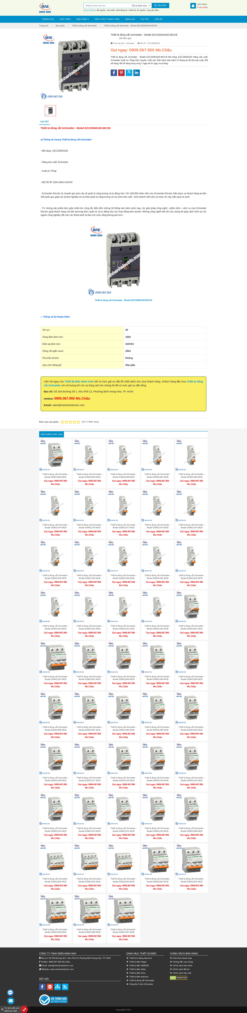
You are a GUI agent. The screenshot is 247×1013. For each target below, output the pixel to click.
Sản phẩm (81, 19)
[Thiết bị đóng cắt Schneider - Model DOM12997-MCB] (191, 607)
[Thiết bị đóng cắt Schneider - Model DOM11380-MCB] (191, 455)
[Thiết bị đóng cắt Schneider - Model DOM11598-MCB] (123, 455)
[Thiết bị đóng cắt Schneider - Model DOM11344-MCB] (191, 556)
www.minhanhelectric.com (62, 969)
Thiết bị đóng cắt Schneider (141, 980)
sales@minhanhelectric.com (60, 965)
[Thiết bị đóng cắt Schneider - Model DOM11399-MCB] (55, 910)
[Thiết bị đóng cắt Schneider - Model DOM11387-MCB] (89, 708)
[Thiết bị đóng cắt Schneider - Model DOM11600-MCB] (123, 657)
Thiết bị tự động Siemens (140, 958)
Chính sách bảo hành (182, 965)
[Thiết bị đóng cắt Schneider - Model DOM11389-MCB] (191, 657)
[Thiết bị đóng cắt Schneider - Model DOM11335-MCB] (89, 556)
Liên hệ (158, 19)
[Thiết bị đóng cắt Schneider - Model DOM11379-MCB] (55, 505)
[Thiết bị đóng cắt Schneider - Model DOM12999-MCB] (55, 455)
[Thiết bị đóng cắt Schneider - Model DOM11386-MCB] (123, 708)
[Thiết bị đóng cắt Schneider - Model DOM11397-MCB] (123, 910)
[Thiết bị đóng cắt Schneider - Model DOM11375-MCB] (191, 505)
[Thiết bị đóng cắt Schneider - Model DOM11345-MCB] (157, 556)
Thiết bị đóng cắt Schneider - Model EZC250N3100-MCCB (123, 300)
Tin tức (145, 19)
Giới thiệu (65, 19)
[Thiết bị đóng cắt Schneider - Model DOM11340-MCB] (157, 607)
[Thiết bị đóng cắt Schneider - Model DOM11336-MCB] (55, 556)
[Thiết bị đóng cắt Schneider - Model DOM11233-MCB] (55, 809)
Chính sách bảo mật (181, 973)
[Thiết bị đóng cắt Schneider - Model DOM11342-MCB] (89, 607)
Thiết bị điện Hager (138, 962)
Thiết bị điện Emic (137, 973)
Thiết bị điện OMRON (139, 965)
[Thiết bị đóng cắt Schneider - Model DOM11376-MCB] (157, 505)
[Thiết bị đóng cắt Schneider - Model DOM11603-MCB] (157, 859)
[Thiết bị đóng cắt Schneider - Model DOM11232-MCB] (89, 809)
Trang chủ (48, 19)
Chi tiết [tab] (44, 122)
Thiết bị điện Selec (137, 969)
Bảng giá (130, 19)
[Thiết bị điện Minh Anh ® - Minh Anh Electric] (61, 8)
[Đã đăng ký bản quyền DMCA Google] (178, 978)
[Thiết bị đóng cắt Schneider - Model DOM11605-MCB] (89, 859)
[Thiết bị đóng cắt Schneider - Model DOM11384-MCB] (191, 708)
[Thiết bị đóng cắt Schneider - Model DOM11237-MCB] (89, 758)
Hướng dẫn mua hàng (182, 962)
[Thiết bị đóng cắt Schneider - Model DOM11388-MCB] (55, 708)
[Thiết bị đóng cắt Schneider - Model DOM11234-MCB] (191, 758)
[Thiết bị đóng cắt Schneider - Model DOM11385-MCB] (157, 708)
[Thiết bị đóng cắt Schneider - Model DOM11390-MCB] (157, 657)
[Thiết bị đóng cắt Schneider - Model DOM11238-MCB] (55, 758)
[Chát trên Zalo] (10, 993)
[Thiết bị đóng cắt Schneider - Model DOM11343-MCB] (55, 607)
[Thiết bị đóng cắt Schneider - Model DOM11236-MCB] (123, 758)
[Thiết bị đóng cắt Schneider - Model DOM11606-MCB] (55, 859)
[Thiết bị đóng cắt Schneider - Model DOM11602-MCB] (191, 859)
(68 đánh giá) (125, 38)
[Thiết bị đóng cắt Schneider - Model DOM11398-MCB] (89, 910)
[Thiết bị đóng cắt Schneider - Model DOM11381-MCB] (157, 455)
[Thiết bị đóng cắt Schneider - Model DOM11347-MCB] (55, 657)
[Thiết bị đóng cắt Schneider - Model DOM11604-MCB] (123, 859)
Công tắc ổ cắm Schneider (141, 984)
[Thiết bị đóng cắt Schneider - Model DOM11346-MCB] (123, 556)
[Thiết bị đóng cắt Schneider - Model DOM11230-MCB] (157, 809)
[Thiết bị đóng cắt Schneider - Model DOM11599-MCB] (89, 455)
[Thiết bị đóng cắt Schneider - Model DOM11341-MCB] (123, 607)
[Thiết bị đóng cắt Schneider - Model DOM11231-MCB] (123, 809)
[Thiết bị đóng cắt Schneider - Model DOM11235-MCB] (157, 758)
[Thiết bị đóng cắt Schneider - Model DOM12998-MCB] (191, 809)
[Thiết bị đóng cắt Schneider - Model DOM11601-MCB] (89, 657)
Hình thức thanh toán (107, 19)
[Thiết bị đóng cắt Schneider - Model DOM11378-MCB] (89, 505)
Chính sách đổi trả (180, 969)
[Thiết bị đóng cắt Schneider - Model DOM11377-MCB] (123, 505)
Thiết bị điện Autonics (139, 977)
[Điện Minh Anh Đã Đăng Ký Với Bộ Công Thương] (80, 998)
